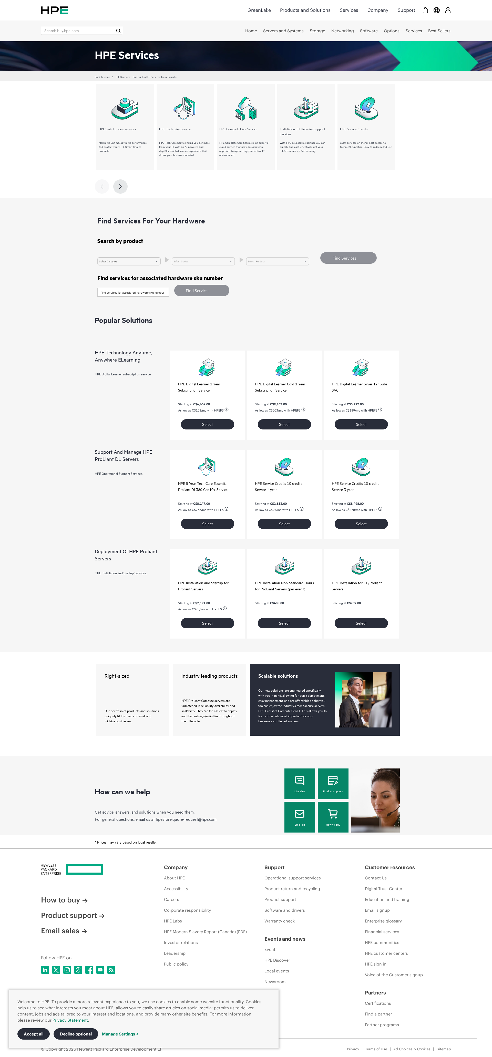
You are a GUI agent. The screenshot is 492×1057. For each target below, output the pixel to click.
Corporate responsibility (187, 910)
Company (377, 10)
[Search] (118, 31)
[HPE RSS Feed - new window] (111, 970)
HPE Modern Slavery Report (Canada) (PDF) (205, 931)
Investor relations (181, 942)
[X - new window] (56, 970)
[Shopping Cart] (425, 10)
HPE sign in (375, 964)
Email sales (60, 930)
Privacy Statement (70, 1020)
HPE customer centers (386, 953)
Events (271, 949)
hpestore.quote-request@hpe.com (186, 819)
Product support (333, 791)
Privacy (353, 1049)
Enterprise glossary (383, 920)
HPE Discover (277, 960)
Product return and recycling (292, 888)
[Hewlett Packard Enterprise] (54, 10)
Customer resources (390, 867)
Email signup (377, 910)
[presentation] (120, 186)
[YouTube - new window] (100, 970)
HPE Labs (173, 920)
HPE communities (382, 942)
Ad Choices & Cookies (411, 1049)
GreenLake (259, 10)
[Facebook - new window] (89, 970)
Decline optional (76, 1034)
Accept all (33, 1034)
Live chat (299, 791)
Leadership (175, 953)
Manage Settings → (120, 1034)
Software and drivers (284, 910)
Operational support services (292, 877)
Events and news (284, 939)
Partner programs (382, 1024)
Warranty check (279, 920)
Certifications (378, 1003)
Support (406, 10)
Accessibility (176, 888)
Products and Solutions (305, 10)
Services (349, 10)
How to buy (333, 824)
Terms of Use (376, 1049)
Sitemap (444, 1049)
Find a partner (378, 1014)
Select (207, 424)
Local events (276, 970)
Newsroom (275, 981)
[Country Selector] (437, 10)
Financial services (382, 931)
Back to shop (102, 77)
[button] (201, 290)
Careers (171, 899)
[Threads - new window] (78, 970)
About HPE (174, 877)
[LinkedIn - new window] (45, 970)
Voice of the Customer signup (394, 974)
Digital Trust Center (383, 888)
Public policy (176, 964)
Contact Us (376, 877)
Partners (375, 992)
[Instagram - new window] (67, 970)
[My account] (448, 10)
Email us (300, 824)
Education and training (387, 899)
